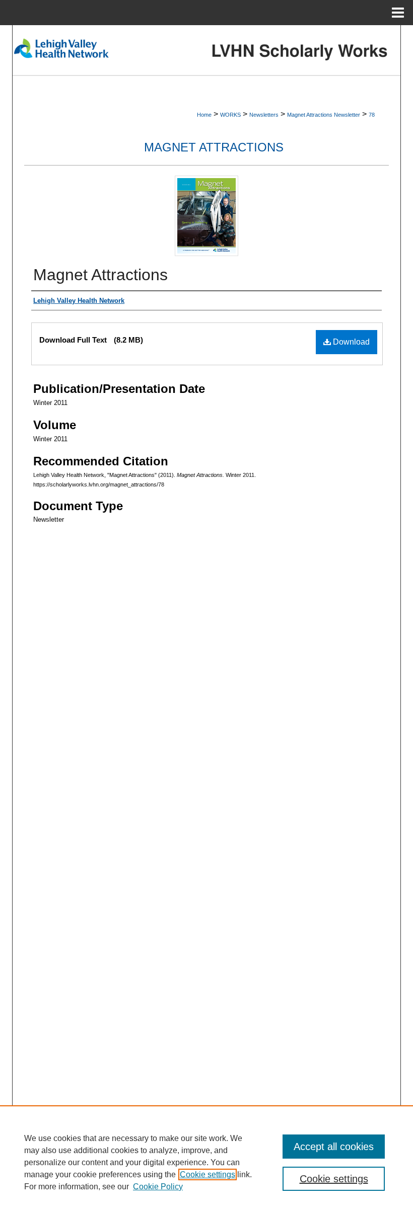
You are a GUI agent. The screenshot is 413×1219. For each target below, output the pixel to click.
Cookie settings (207, 1174)
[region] (206, 1162)
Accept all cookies (334, 1146)
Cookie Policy (158, 1186)
